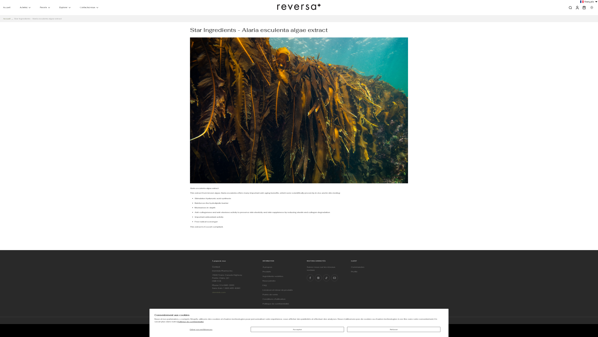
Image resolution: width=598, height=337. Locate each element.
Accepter (297, 329)
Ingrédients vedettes (273, 276)
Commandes (357, 267)
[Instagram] (318, 277)
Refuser (394, 329)
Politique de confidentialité (190, 321)
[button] (589, 1)
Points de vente (270, 294)
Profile (354, 271)
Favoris (43, 7)
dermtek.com (219, 292)
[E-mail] (334, 277)
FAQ (265, 285)
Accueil (6, 7)
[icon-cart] (584, 7)
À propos (267, 267)
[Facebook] (310, 277)
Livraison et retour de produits (278, 290)
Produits (267, 271)
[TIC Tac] (326, 277)
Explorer (63, 7)
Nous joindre (269, 280)
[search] (570, 7)
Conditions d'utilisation (274, 299)
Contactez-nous (87, 7)
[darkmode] (592, 7)
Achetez (23, 7)
